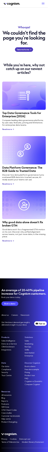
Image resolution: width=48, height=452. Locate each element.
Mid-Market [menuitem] (29, 353)
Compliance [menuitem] (6, 369)
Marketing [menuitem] (29, 344)
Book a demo (10, 303)
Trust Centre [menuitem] (6, 375)
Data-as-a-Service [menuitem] (9, 344)
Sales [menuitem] (27, 341)
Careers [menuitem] (14, 315)
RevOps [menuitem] (28, 346)
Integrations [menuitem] (6, 349)
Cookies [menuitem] (13, 439)
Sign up (42, 323)
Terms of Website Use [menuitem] (10, 442)
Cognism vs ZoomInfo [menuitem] (33, 381)
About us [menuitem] (5, 315)
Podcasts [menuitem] (5, 404)
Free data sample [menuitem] (32, 369)
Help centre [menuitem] (6, 419)
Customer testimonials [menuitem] (10, 416)
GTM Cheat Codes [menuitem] (9, 410)
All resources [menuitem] (6, 395)
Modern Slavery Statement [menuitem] (33, 442)
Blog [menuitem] (3, 398)
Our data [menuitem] (5, 366)
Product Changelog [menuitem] (9, 422)
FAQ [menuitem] (26, 378)
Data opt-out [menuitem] (24, 439)
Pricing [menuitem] (27, 372)
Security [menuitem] (4, 372)
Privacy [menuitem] (4, 439)
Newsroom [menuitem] (25, 315)
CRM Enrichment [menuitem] (8, 346)
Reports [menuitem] (4, 401)
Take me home (23, 49)
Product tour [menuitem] (30, 375)
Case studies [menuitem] (6, 413)
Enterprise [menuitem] (29, 355)
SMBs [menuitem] (27, 349)
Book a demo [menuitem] (30, 366)
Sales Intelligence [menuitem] (8, 341)
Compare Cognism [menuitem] (32, 384)
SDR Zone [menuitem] (5, 407)
